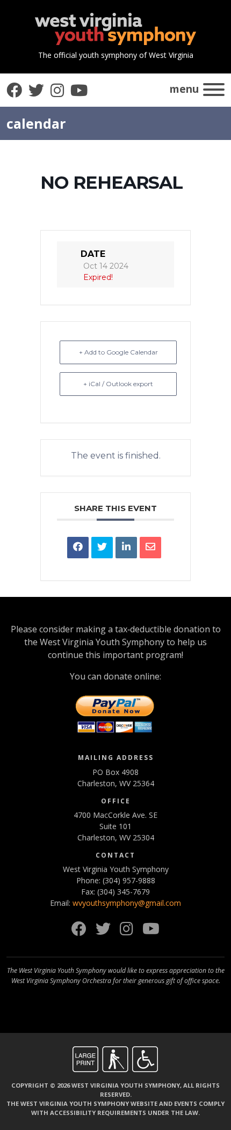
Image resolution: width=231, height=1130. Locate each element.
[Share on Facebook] (78, 547)
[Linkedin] (126, 547)
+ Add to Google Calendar (118, 352)
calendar (36, 123)
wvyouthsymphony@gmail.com (127, 903)
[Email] (150, 547)
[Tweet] (102, 547)
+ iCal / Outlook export (118, 384)
